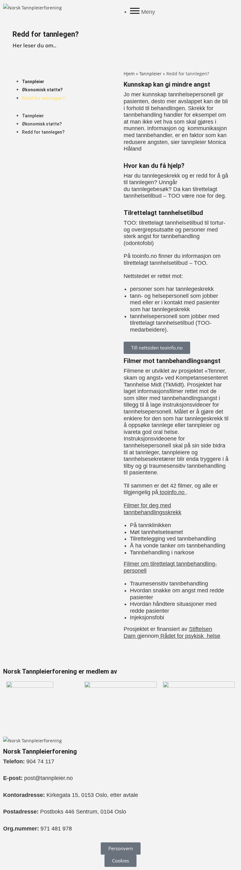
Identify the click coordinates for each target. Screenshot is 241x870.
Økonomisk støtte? (42, 89)
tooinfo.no (172, 492)
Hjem (129, 74)
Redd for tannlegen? (43, 98)
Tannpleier (33, 81)
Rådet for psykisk (182, 636)
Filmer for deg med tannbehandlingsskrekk (152, 508)
